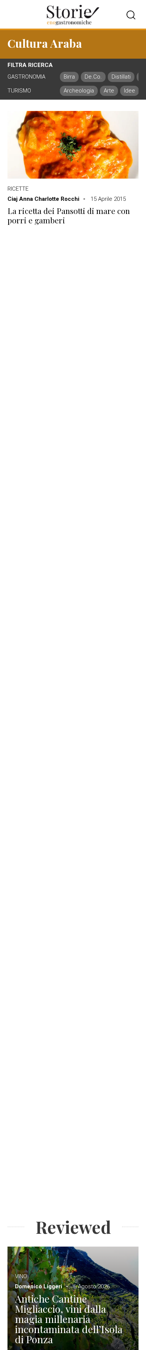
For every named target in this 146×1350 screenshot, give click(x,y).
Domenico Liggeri (38, 1286)
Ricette (17, 188)
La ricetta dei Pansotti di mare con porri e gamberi (68, 215)
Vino (21, 1276)
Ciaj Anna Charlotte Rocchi (43, 199)
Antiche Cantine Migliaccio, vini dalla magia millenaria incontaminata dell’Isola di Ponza (68, 1319)
